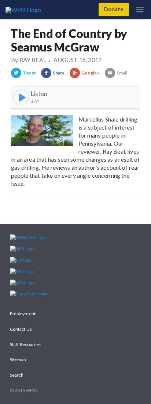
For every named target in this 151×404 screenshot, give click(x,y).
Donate (113, 9)
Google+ (90, 73)
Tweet (29, 73)
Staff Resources (25, 344)
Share (59, 73)
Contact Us (21, 329)
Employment (23, 313)
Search (16, 375)
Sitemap (18, 359)
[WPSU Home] (24, 8)
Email (122, 73)
